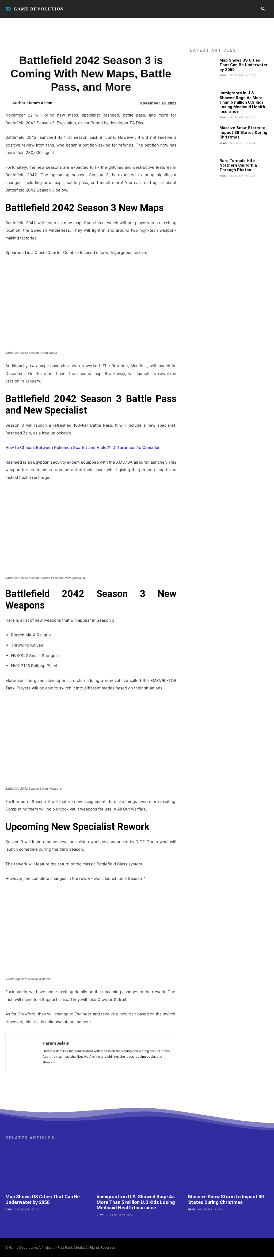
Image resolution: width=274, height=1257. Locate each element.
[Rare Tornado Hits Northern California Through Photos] (203, 172)
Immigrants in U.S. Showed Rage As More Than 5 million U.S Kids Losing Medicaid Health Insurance (242, 102)
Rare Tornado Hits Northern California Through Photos (238, 165)
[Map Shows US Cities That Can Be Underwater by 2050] (203, 71)
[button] (263, 9)
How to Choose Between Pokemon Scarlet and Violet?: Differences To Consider (82, 447)
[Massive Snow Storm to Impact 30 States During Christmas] (203, 139)
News (223, 75)
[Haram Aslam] (8, 103)
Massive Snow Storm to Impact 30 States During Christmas (243, 132)
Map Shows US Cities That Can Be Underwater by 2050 (243, 65)
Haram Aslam (39, 102)
